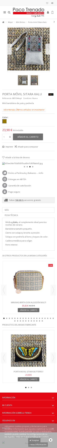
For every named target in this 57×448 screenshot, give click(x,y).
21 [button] (17, 321)
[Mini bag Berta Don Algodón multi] (28, 281)
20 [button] (15, 321)
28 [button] (36, 321)
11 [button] (31, 318)
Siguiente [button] (48, 49)
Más (7, 210)
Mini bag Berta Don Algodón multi (28, 302)
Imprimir (9, 146)
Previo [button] (9, 49)
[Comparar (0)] (52, 3)
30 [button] (42, 321)
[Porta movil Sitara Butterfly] (28, 351)
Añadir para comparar (28, 146)
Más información (39, 444)
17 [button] (47, 318)
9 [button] (25, 318)
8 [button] (23, 318)
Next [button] (53, 290)
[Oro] (4, 121)
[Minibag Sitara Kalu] (23, 80)
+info (40, 173)
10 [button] (28, 318)
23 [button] (23, 321)
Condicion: (27, 98)
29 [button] (39, 321)
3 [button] (30, 166)
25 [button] (28, 321)
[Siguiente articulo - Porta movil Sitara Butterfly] (54, 22)
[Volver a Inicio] (3, 22)
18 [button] (50, 318)
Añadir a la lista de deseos (17, 157)
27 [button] (34, 321)
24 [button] (25, 321)
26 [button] (31, 321)
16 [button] (45, 318)
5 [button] (15, 318)
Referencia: (7, 98)
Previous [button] (4, 290)
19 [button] (53, 318)
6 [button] (17, 318)
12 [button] (34, 318)
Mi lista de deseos (47, 3)
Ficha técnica (11, 215)
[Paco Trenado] (28, 12)
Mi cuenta (7, 405)
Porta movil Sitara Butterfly (28, 371)
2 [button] (27, 166)
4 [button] (32, 166)
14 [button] (39, 318)
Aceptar (35, 440)
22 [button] (20, 321)
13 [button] (36, 318)
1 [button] (24, 166)
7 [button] (20, 318)
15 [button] (42, 318)
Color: (5, 117)
